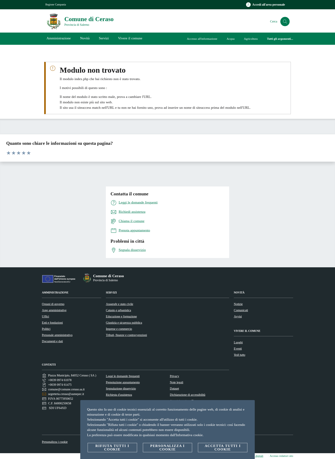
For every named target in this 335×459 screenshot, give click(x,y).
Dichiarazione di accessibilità (187, 394)
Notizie (238, 304)
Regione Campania (55, 4)
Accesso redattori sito (281, 456)
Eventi (238, 348)
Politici (46, 328)
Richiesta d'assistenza (119, 394)
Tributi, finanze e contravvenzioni (126, 335)
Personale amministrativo (57, 335)
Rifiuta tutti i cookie (112, 447)
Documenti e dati (52, 341)
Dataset (174, 388)
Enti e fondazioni (52, 322)
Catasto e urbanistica (118, 310)
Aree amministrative (54, 310)
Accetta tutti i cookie (223, 447)
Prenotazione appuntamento (123, 382)
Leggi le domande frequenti (123, 376)
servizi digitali (255, 456)
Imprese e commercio (119, 328)
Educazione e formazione (121, 316)
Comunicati (241, 310)
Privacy (174, 376)
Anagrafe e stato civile (119, 304)
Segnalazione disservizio (121, 388)
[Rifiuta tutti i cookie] (250, 406)
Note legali (176, 382)
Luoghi (238, 342)
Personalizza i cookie (55, 441)
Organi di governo (53, 304)
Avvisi (238, 316)
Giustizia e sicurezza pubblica (124, 322)
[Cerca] (285, 21)
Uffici (45, 316)
